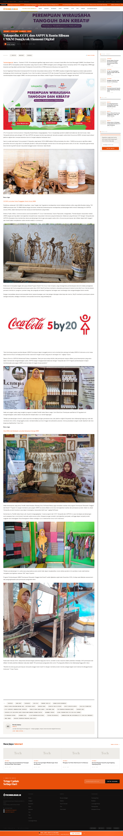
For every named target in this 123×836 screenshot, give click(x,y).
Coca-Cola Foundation (85, 706)
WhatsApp (21, 55)
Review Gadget (64, 798)
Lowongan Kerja (92, 8)
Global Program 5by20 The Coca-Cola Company (68, 712)
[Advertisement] (48, 684)
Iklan (113, 1)
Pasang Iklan (94, 806)
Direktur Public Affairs (55, 706)
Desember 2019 (22, 715)
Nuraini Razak (41, 706)
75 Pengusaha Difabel (10, 715)
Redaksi (108, 1)
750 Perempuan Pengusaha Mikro (65, 709)
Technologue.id (8, 62)
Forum (83, 8)
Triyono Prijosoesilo (52, 715)
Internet (66, 8)
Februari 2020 (80, 709)
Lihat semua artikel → (18, 731)
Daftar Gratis (110, 148)
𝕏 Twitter (13, 55)
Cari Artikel (63, 809)
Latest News (21, 28)
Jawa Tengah (8, 718)
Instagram (92, 828)
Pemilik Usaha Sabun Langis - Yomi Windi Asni (42, 709)
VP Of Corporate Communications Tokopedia (16, 709)
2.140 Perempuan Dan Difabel (36, 715)
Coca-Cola (35, 703)
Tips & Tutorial (63, 803)
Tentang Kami (101, 1)
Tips (77, 8)
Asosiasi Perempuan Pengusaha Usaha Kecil (25, 718)
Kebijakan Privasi (95, 809)
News (40, 8)
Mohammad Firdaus (49, 712)
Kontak (118, 1)
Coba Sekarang (76, 833)
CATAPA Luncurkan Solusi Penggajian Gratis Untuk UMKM (19, 201)
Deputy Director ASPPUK (70, 706)
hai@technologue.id (9, 812)
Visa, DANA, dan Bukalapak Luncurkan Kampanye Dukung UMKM (21, 431)
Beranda (5, 28)
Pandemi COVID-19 (45, 703)
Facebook (29, 55)
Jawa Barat (18, 703)
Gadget (46, 8)
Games (62, 801)
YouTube (109, 828)
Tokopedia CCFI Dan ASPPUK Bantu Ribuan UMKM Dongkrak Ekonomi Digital (23, 712)
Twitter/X (101, 828)
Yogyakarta (27, 703)
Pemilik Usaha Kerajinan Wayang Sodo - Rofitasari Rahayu (20, 706)
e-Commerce (29, 28)
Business (53, 8)
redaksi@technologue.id (10, 810)
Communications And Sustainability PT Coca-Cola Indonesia (77, 715)
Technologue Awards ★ (29, 8)
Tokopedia (10, 703)
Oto (72, 8)
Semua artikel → (115, 744)
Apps (60, 8)
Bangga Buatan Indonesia (59, 703)
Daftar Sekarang (112, 781)
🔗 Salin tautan (90, 55)
